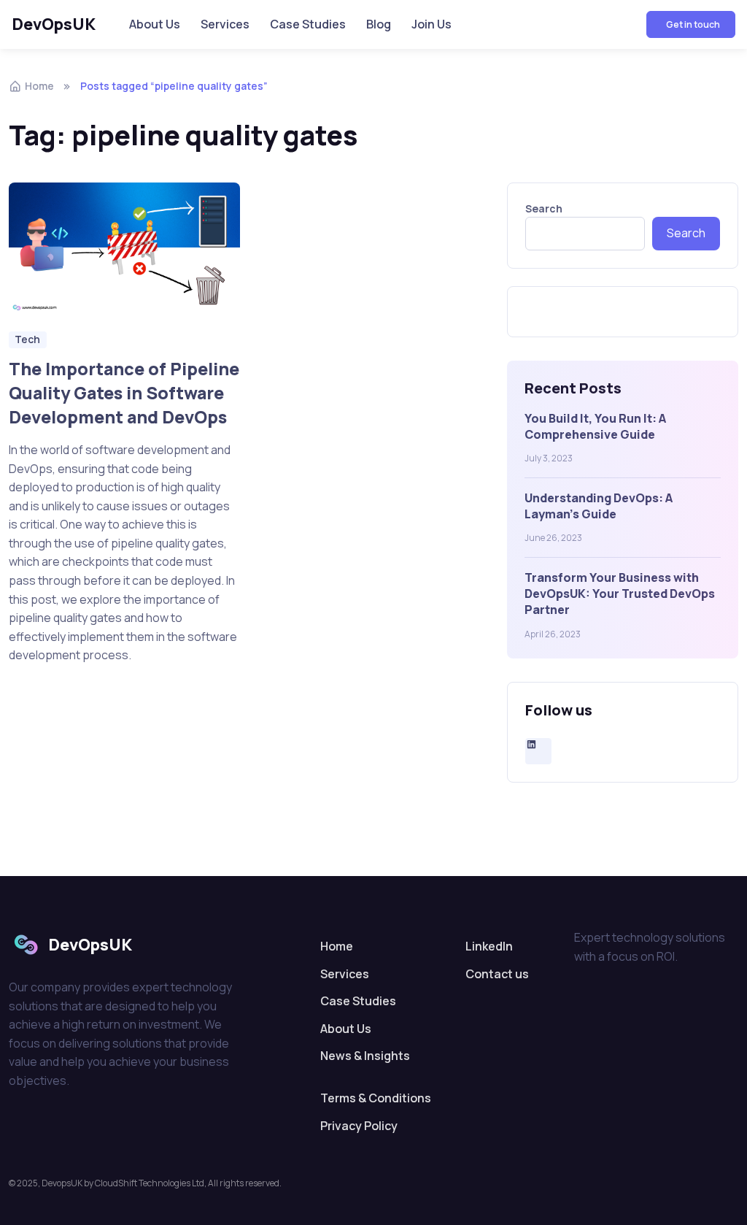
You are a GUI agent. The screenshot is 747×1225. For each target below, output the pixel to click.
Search (543, 208)
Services (225, 24)
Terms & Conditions (375, 1098)
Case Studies (308, 24)
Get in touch (692, 24)
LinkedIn (489, 946)
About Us (154, 24)
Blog (378, 24)
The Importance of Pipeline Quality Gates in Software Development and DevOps (124, 393)
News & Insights (365, 1056)
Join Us (431, 24)
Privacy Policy (359, 1126)
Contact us (497, 974)
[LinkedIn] (538, 744)
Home (39, 86)
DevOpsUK (54, 24)
